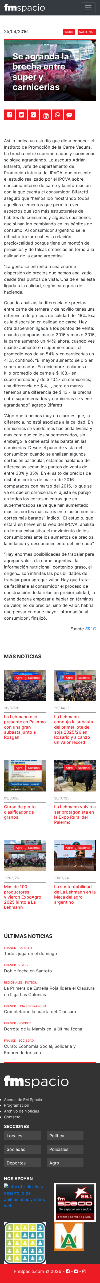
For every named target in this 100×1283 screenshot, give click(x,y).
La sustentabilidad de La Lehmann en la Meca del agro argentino (75, 894)
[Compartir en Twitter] (21, 114)
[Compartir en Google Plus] (33, 114)
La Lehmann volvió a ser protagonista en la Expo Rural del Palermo (75, 814)
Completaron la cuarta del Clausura (40, 1011)
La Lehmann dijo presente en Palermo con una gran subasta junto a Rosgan (25, 727)
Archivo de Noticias (21, 1111)
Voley (23, 965)
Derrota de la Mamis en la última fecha (43, 1029)
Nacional (86, 32)
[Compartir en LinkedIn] (46, 115)
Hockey (24, 1023)
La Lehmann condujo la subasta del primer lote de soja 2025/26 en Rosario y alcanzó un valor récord (73, 729)
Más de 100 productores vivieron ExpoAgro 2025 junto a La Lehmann (22, 897)
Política (56, 1135)
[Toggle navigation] (88, 7)
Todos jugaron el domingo (30, 953)
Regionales (13, 982)
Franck (10, 948)
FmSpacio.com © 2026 (37, 1271)
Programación (16, 1105)
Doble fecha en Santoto (28, 970)
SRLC (90, 628)
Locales (14, 1135)
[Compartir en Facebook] (9, 114)
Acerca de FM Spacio (23, 1099)
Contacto (12, 1117)
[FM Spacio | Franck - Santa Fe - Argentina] (24, 7)
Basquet (25, 948)
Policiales (58, 1149)
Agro (69, 32)
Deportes (16, 1163)
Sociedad (26, 1040)
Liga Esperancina (32, 1006)
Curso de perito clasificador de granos (20, 811)
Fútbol (31, 982)
